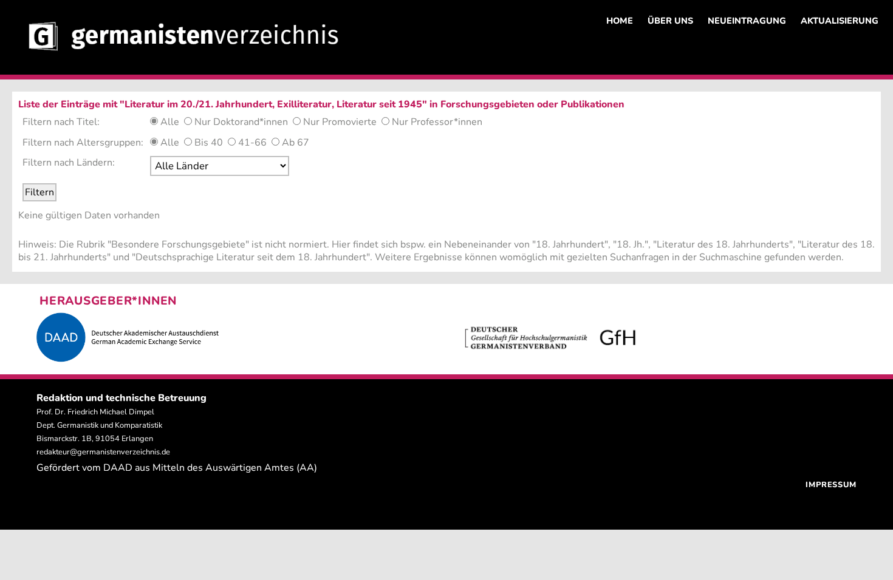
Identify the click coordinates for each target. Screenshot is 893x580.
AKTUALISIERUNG (839, 21)
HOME (619, 21)
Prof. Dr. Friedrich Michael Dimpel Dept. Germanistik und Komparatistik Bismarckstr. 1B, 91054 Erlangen (99, 425)
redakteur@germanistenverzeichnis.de (103, 452)
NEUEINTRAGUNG (747, 21)
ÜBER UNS (670, 21)
